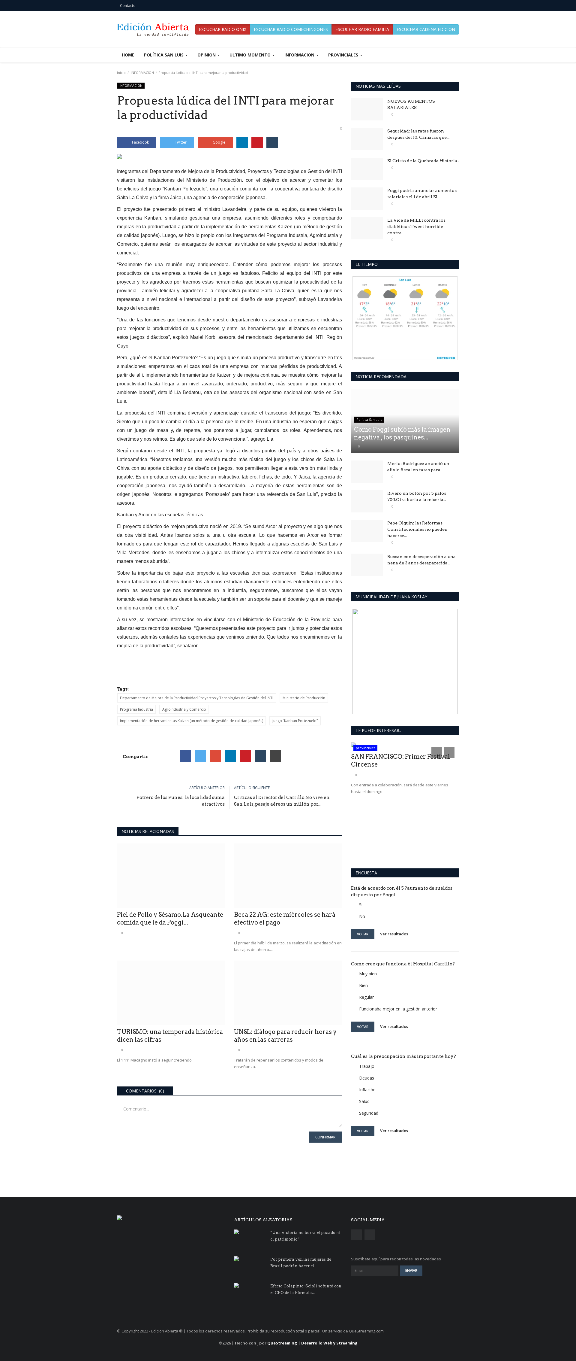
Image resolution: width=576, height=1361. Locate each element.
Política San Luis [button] (164, 55)
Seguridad (368, 1113)
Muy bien (368, 974)
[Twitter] (200, 756)
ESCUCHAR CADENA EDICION (426, 29)
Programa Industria (136, 709)
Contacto (128, 5)
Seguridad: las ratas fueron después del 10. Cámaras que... (418, 134)
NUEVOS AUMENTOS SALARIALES (411, 104)
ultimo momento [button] (251, 55)
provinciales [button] (343, 55)
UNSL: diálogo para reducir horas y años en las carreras (285, 1035)
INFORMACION (142, 72)
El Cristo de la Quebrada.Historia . (423, 160)
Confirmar (325, 1137)
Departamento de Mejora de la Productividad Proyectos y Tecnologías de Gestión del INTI (196, 697)
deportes (363, 748)
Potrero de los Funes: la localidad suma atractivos (180, 801)
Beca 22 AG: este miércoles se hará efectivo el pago (284, 918)
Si (360, 904)
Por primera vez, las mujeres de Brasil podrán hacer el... (300, 1262)
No (362, 916)
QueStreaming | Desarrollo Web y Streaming (312, 1343)
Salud (364, 1101)
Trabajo (366, 1066)
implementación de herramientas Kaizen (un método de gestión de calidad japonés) (191, 720)
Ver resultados (394, 934)
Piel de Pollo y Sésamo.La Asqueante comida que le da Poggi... (170, 918)
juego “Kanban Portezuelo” (295, 720)
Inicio (121, 72)
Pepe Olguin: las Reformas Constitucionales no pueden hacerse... (417, 529)
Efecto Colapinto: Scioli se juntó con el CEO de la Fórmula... (305, 1289)
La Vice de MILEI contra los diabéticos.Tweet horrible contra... (416, 226)
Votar (362, 934)
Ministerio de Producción (304, 697)
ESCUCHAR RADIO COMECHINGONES (291, 29)
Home (128, 55)
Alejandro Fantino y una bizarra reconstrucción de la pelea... (398, 817)
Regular (366, 997)
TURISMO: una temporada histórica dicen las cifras (170, 1035)
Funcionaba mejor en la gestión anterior (398, 1009)
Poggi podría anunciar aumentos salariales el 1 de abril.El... (422, 193)
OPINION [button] (207, 55)
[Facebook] (185, 756)
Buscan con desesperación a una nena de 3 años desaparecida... (421, 559)
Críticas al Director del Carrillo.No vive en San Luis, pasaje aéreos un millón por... (282, 801)
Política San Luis (369, 419)
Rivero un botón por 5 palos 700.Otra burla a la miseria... (416, 496)
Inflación (367, 1089)
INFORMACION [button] (300, 55)
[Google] (215, 756)
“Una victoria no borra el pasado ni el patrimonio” (305, 1235)
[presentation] (436, 752)
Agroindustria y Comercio (184, 709)
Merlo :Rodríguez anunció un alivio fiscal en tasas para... (418, 466)
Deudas (366, 1078)
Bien (363, 985)
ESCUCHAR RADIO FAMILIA (362, 29)
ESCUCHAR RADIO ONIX (222, 29)
